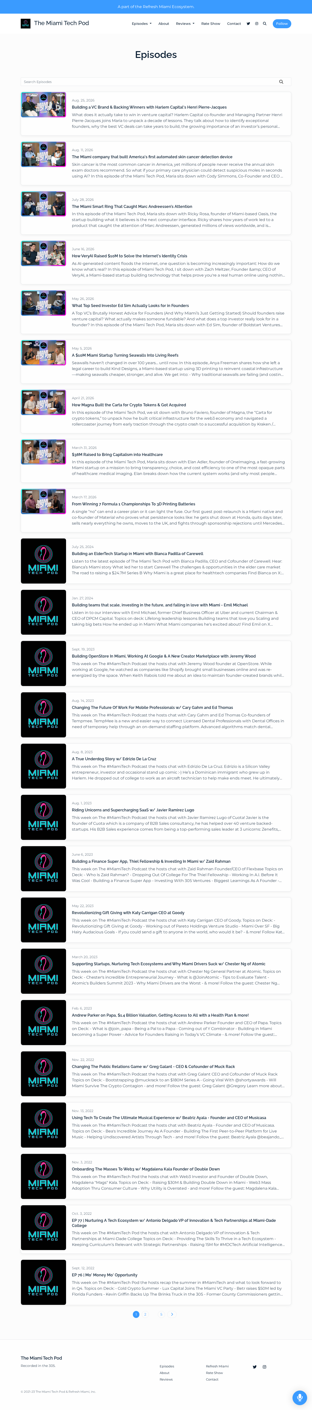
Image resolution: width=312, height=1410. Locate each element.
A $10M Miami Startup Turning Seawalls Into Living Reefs (125, 355)
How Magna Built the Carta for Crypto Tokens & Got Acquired (129, 405)
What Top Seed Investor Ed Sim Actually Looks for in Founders (130, 305)
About (163, 23)
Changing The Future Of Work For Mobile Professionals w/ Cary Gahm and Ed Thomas (152, 707)
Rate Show (210, 23)
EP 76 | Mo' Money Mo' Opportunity (104, 1275)
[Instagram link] (257, 23)
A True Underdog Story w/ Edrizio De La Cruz (114, 759)
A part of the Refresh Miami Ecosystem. (156, 6)
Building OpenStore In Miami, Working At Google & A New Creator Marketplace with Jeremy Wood (164, 656)
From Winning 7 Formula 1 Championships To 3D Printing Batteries (133, 504)
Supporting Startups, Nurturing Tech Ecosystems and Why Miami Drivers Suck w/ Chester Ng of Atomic (168, 964)
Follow (282, 23)
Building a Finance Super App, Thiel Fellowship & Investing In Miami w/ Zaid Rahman (151, 861)
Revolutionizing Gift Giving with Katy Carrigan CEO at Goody (128, 912)
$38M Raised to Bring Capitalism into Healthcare (117, 454)
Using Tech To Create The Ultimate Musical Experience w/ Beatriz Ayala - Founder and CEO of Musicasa (169, 1117)
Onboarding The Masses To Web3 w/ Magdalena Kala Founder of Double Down (146, 1169)
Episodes (140, 23)
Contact (234, 23)
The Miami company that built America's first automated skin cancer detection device (152, 157)
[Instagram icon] (264, 1367)
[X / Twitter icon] (254, 1367)
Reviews (184, 23)
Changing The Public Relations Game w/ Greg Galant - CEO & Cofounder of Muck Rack (153, 1066)
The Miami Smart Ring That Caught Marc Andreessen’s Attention (132, 206)
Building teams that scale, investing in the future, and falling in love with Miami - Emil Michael (160, 605)
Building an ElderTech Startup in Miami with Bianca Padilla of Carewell (137, 553)
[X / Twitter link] (248, 23)
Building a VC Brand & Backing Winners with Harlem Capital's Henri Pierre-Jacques (149, 107)
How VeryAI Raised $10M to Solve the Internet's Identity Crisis (129, 256)
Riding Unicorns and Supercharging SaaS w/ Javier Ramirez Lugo (133, 810)
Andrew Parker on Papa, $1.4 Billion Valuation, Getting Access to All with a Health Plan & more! (160, 1015)
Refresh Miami (217, 1366)
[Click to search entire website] (265, 23)
